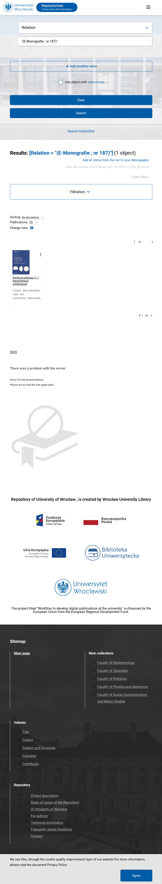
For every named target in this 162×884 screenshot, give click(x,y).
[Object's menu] (40, 254)
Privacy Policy (57, 865)
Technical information (47, 823)
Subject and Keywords (38, 748)
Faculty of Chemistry (112, 671)
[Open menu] (148, 7)
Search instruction (81, 131)
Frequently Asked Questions (51, 829)
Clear (81, 100)
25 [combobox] (31, 222)
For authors (39, 816)
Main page (22, 653)
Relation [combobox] (29, 27)
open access (96, 82)
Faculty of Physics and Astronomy (122, 687)
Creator (27, 740)
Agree (136, 875)
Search (81, 113)
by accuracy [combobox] (30, 217)
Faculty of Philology (112, 679)
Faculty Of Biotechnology (116, 663)
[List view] (31, 228)
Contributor (30, 764)
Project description (44, 796)
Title (25, 732)
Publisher (29, 756)
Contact (36, 836)
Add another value (83, 66)
